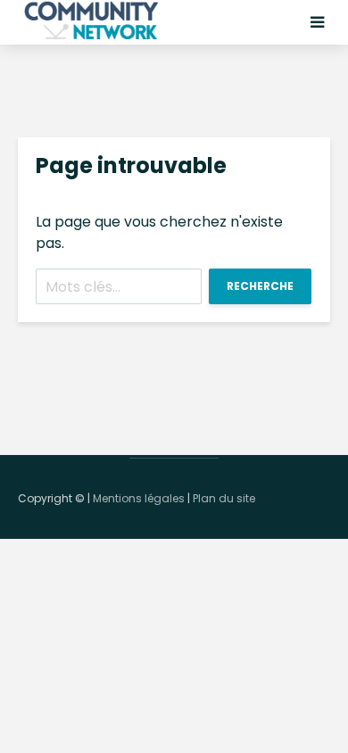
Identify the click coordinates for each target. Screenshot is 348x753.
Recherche (260, 286)
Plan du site (224, 498)
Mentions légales (139, 498)
